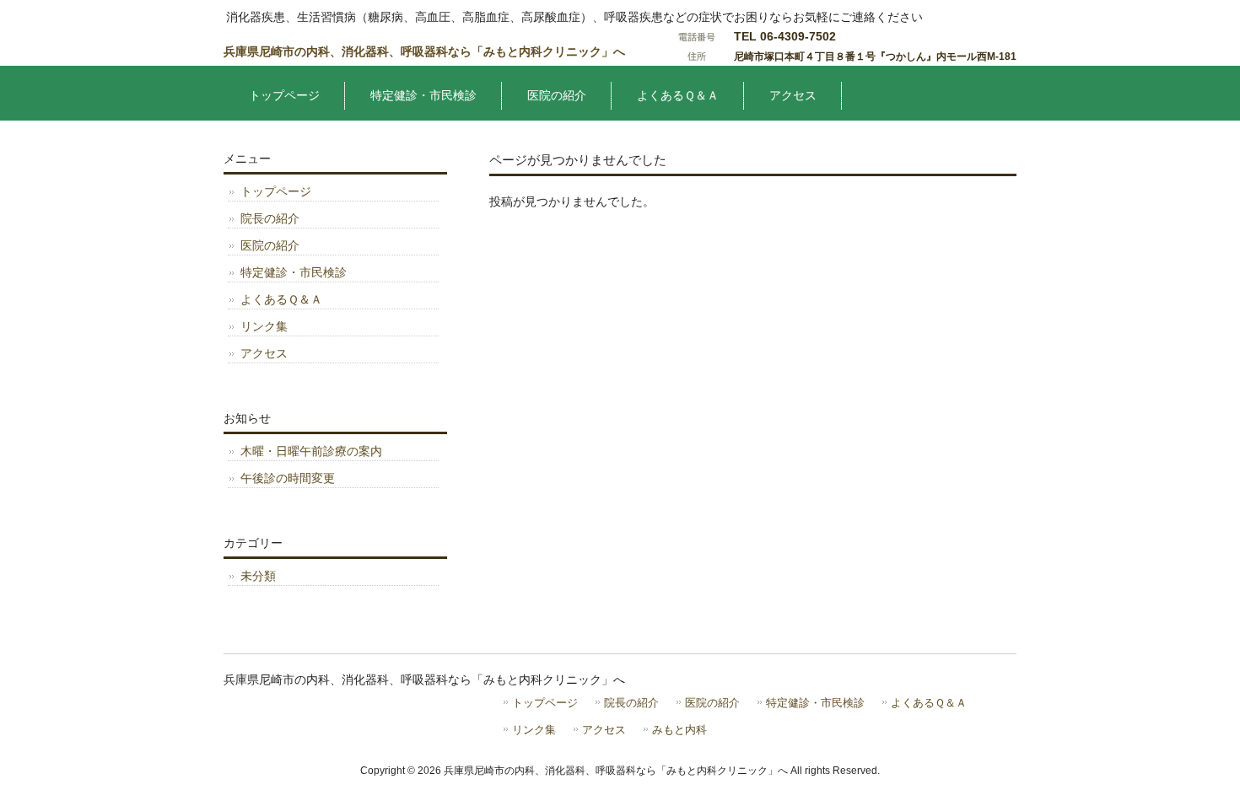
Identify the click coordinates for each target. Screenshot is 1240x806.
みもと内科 (679, 729)
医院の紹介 (269, 245)
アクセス (264, 353)
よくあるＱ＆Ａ (281, 299)
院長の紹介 (269, 218)
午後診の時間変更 (287, 478)
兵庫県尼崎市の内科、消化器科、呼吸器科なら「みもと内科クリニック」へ (424, 51)
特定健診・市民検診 (293, 272)
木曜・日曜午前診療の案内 (311, 451)
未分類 (258, 576)
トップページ (275, 191)
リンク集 (264, 326)
